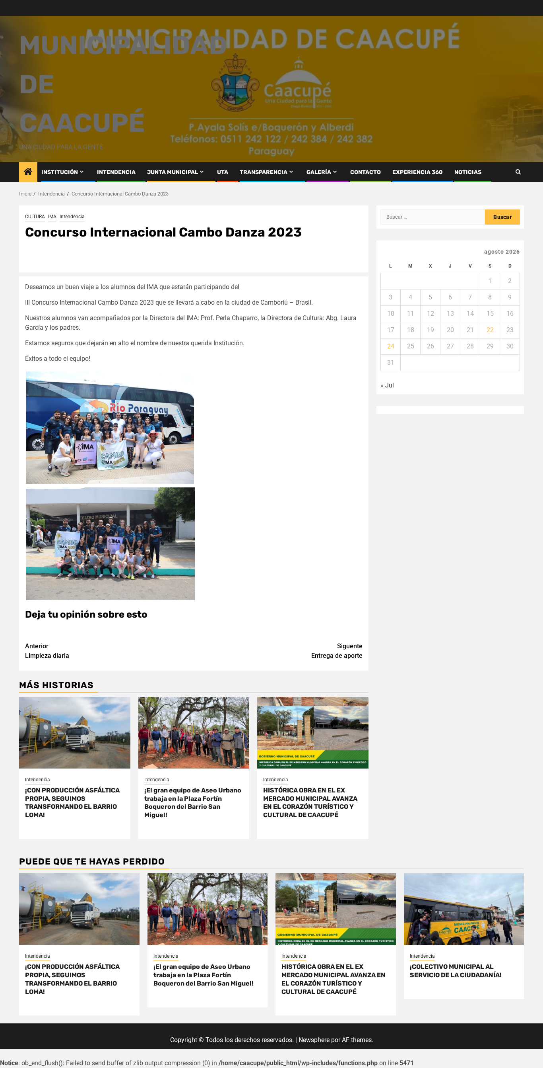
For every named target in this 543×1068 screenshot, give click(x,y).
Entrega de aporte (337, 650)
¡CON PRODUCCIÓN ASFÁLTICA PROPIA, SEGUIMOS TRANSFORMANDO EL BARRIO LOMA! (72, 802)
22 (490, 330)
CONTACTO (365, 172)
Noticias (467, 172)
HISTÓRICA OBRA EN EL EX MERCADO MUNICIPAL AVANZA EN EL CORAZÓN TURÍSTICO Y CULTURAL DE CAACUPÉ (310, 802)
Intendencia (72, 216)
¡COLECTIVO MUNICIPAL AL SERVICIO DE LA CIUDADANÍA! (456, 971)
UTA (222, 172)
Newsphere (314, 1040)
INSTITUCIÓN (59, 172)
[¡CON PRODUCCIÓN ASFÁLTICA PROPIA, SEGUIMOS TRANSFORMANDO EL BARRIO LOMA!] (74, 733)
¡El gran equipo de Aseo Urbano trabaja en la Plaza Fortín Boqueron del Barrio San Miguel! (192, 802)
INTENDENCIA (116, 172)
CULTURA (35, 216)
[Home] (28, 172)
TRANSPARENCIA (263, 172)
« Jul (387, 385)
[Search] (518, 172)
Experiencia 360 (417, 172)
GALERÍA (318, 172)
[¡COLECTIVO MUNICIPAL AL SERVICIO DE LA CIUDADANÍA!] (464, 909)
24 (390, 346)
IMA (52, 216)
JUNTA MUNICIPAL (172, 172)
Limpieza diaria (47, 650)
